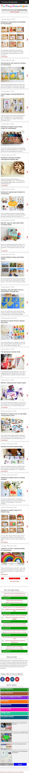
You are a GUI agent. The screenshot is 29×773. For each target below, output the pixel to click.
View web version (14, 581)
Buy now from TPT (7, 598)
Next (20, 764)
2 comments (4, 440)
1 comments (4, 185)
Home (14, 578)
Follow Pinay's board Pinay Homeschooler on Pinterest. (12, 772)
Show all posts (14, 12)
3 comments (4, 56)
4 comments (4, 471)
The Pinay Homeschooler (9, 2)
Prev (6, 764)
